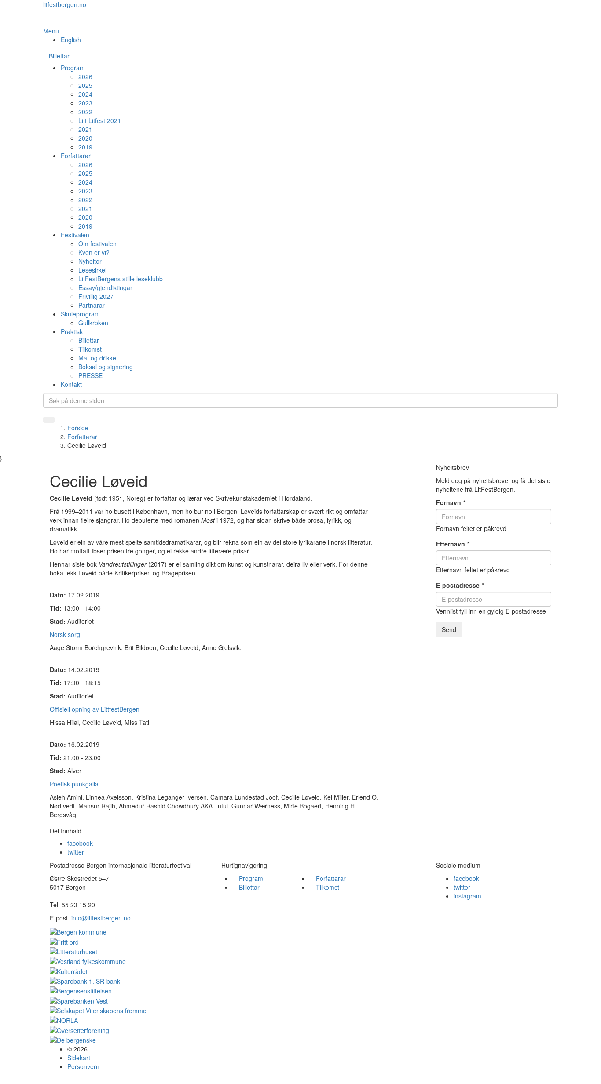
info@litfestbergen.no (101, 917)
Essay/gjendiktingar (105, 287)
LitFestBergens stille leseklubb (120, 278)
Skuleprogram (80, 313)
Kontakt (71, 384)
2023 (85, 102)
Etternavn (452, 543)
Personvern (83, 1066)
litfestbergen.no (64, 4)
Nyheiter (90, 261)
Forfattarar (76, 155)
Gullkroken (93, 322)
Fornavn (450, 502)
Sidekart (78, 1057)
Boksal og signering (105, 366)
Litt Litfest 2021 (99, 120)
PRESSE (90, 375)
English (71, 39)
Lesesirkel (92, 270)
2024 (85, 94)
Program (73, 67)
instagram (467, 895)
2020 (85, 138)
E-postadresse (460, 585)
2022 (85, 111)
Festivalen (75, 234)
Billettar (59, 55)
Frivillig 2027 (96, 296)
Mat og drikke (97, 357)
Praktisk (72, 331)
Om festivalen (97, 243)
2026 (85, 76)
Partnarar (91, 305)
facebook (80, 843)
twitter (75, 852)
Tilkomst (90, 349)
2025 (85, 85)
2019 (85, 146)
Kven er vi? (94, 252)
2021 (85, 129)
